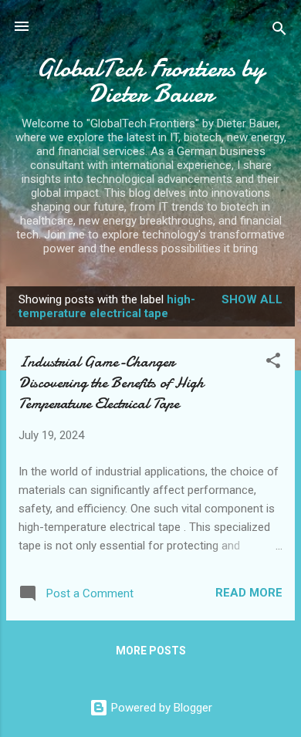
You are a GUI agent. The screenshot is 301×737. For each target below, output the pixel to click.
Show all (252, 299)
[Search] (279, 31)
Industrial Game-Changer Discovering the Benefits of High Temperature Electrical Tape (111, 382)
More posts (151, 650)
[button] (273, 363)
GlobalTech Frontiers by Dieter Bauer (150, 81)
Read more (248, 593)
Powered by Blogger (160, 708)
